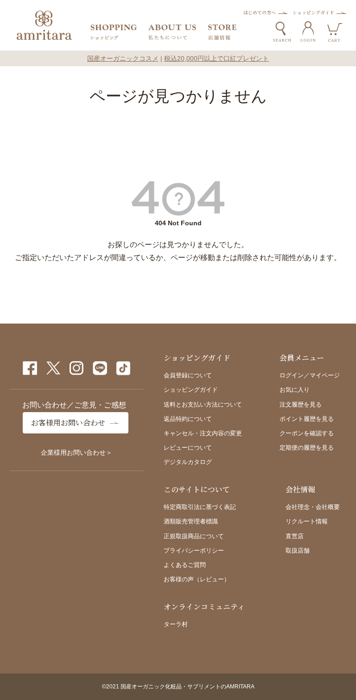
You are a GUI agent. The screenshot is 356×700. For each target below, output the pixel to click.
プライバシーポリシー (194, 550)
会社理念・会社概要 (313, 506)
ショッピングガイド (313, 12)
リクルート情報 (307, 521)
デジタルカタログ (188, 461)
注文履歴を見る (301, 404)
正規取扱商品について (194, 536)
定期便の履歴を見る (307, 447)
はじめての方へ (259, 12)
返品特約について (188, 418)
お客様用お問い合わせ (68, 422)
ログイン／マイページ (310, 375)
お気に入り (295, 389)
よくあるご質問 (185, 564)
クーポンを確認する (307, 433)
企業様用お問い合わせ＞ (76, 452)
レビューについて (188, 447)
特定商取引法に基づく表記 (200, 506)
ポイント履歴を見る (307, 418)
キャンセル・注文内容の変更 (203, 433)
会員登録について (188, 375)
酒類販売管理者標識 (191, 521)
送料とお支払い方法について (203, 404)
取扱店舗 (298, 550)
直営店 (295, 536)
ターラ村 (176, 624)
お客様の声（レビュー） (197, 579)
